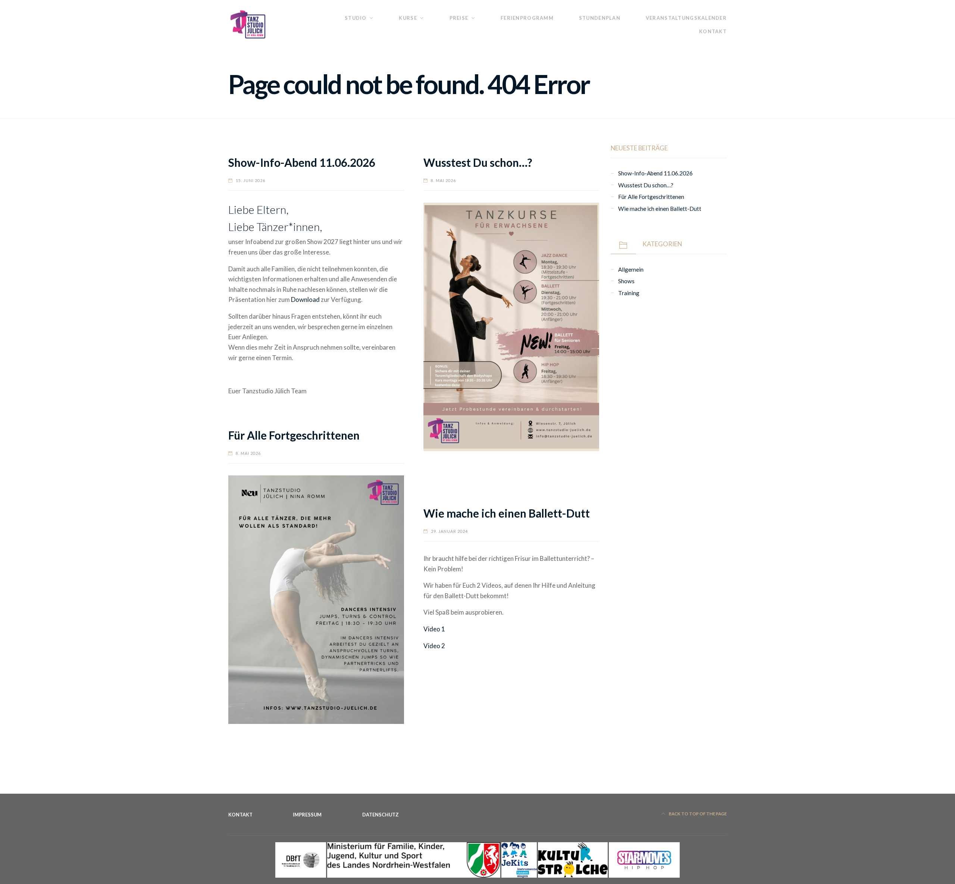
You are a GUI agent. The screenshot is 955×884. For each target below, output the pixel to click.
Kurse (408, 18)
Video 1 (434, 629)
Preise (459, 18)
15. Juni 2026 (250, 180)
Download (305, 299)
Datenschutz (380, 815)
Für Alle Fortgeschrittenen (294, 435)
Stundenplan (599, 18)
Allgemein (631, 269)
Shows (626, 281)
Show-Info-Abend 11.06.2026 (301, 162)
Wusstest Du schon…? (477, 162)
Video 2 (434, 646)
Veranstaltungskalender (686, 18)
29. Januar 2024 (449, 531)
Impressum (307, 815)
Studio (356, 18)
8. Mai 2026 (443, 180)
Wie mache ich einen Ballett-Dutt (506, 513)
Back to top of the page (697, 813)
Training (628, 293)
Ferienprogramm (527, 18)
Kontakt (713, 31)
